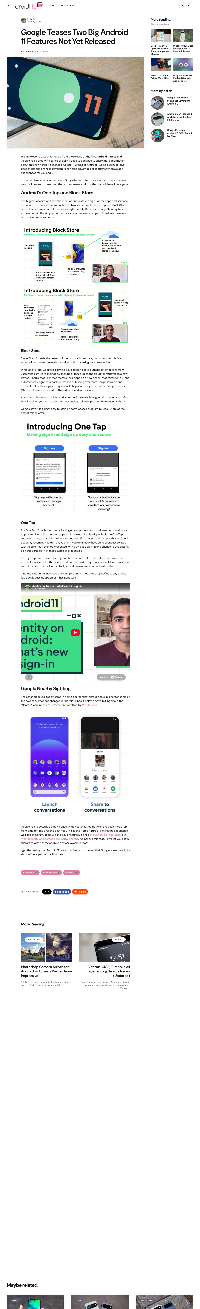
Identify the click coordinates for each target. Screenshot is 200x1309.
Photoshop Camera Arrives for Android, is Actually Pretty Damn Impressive (46, 971)
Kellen (33, 19)
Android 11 (31, 872)
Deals (79, 1300)
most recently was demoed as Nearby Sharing (49, 839)
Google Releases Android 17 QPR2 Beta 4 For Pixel (179, 133)
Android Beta (52, 872)
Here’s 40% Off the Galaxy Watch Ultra (160, 77)
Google (72, 872)
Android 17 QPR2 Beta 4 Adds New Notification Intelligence (179, 117)
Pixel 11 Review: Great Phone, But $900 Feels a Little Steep (183, 49)
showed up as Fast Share (105, 835)
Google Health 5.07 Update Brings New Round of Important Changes (160, 50)
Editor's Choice (147, 1300)
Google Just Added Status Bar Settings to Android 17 (178, 100)
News (15, 1300)
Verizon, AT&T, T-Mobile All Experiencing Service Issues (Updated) (108, 971)
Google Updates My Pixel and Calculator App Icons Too (182, 78)
